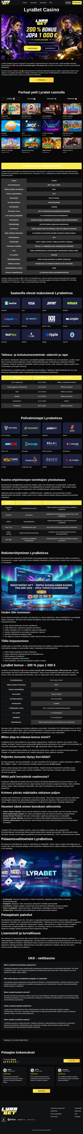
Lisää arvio (71, 1060)
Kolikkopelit (70, 98)
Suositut (9, 98)
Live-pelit (30, 98)
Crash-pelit (50, 98)
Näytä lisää (41, 1091)
